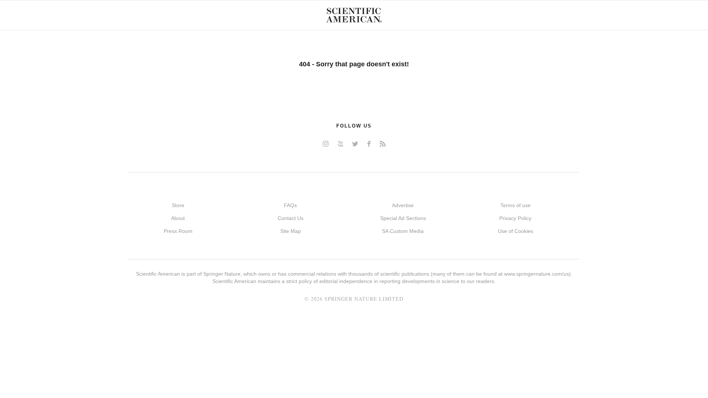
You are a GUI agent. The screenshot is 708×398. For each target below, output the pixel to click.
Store (178, 205)
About (178, 218)
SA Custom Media (403, 231)
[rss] (382, 143)
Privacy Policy (515, 218)
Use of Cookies (515, 231)
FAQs (290, 205)
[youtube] (340, 143)
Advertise (403, 205)
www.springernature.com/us (536, 274)
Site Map (290, 231)
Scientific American (354, 15)
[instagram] (325, 143)
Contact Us (290, 218)
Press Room (178, 231)
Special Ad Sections (403, 218)
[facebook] (369, 143)
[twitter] (355, 143)
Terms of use (515, 205)
